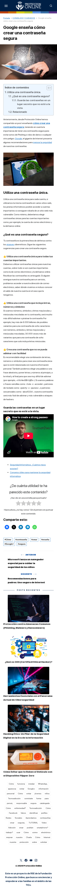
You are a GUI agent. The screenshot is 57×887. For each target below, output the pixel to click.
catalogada (45, 803)
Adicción (12, 828)
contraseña (21, 539)
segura (22, 544)
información (44, 789)
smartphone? (42, 828)
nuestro (19, 837)
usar (18, 832)
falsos (23, 813)
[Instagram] (36, 860)
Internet (47, 837)
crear (34, 539)
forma (38, 798)
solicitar (43, 842)
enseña (45, 539)
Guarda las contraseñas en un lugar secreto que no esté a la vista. (33, 104)
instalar (31, 784)
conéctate (28, 798)
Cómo (8, 539)
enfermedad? (20, 808)
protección (24, 842)
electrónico (45, 832)
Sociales (18, 818)
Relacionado (20, 111)
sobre (34, 842)
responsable (21, 803)
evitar (22, 789)
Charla (29, 837)
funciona (21, 784)
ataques (10, 244)
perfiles (44, 813)
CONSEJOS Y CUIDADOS (24, 18)
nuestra (13, 842)
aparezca (12, 789)
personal (10, 793)
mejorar (9, 837)
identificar (33, 813)
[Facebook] (26, 860)
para (47, 798)
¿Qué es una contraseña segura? (31, 96)
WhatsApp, (43, 784)
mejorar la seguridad (42, 142)
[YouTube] (31, 860)
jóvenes (38, 793)
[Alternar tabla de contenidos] (48, 88)
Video (44, 823)
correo (35, 832)
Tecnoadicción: (14, 798)
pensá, (10, 803)
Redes (8, 818)
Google (18, 138)
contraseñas (45, 818)
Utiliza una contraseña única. (24, 92)
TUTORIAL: (33, 823)
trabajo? (9, 832)
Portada (6, 18)
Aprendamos (31, 818)
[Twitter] (21, 860)
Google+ (10, 544)
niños (47, 793)
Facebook (13, 813)
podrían (30, 828)
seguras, (21, 823)
